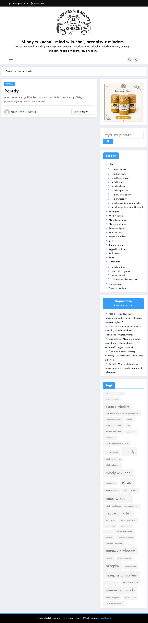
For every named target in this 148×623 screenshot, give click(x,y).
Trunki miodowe (116, 245)
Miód (111, 164)
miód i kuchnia (130, 490)
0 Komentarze (30, 111)
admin (14, 111)
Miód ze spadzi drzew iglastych (127, 203)
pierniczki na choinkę (126, 537)
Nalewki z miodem (118, 220)
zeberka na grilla (130, 598)
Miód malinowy (119, 186)
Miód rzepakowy (120, 190)
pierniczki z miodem (114, 543)
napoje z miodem (119, 513)
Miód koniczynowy (121, 178)
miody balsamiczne (113, 459)
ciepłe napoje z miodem (113, 419)
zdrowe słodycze (112, 597)
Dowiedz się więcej (83, 111)
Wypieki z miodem (118, 249)
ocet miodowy (110, 526)
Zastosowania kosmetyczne (124, 279)
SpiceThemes (105, 618)
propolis (109, 558)
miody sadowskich (113, 465)
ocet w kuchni (125, 526)
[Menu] (11, 59)
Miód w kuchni (116, 215)
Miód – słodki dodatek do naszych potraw (122, 506)
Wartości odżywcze (121, 271)
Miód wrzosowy (119, 198)
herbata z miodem (113, 431)
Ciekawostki (114, 261)
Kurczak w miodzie (112, 452)
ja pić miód (131, 432)
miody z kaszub (111, 483)
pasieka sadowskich (124, 531)
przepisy (112, 566)
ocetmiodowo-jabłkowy (128, 520)
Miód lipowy (118, 182)
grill (128, 425)
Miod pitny (114, 211)
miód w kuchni (118, 498)
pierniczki (109, 537)
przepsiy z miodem (130, 582)
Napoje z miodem (117, 224)
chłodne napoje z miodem (114, 394)
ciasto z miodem (117, 406)
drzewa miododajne (113, 425)
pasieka (108, 532)
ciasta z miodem (112, 399)
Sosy (111, 240)
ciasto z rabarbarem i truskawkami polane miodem (122, 414)
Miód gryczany (119, 173)
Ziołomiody (114, 253)
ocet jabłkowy (110, 520)
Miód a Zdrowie (119, 267)
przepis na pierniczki (125, 558)
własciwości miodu (120, 590)
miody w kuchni (118, 473)
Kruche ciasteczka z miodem (117, 443)
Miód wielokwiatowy (121, 194)
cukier (129, 419)
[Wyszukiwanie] (130, 59)
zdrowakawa (115, 339)
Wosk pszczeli (118, 275)
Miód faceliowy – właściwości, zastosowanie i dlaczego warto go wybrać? (123, 318)
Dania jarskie (115, 284)
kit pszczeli (110, 437)
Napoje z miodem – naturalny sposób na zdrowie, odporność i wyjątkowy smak (123, 330)
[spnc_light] (136, 59)
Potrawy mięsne (116, 228)
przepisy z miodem (121, 575)
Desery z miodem (117, 288)
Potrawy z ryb (115, 232)
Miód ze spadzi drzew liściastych (127, 207)
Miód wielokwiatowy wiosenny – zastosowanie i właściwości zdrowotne (124, 355)
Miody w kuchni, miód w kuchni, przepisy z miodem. (73, 42)
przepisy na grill (130, 566)
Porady (9, 84)
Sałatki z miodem (117, 236)
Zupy (111, 257)
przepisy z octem (111, 583)
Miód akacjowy (119, 169)
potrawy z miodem (120, 550)
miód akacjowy (111, 490)
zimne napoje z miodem (113, 603)
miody (129, 451)
